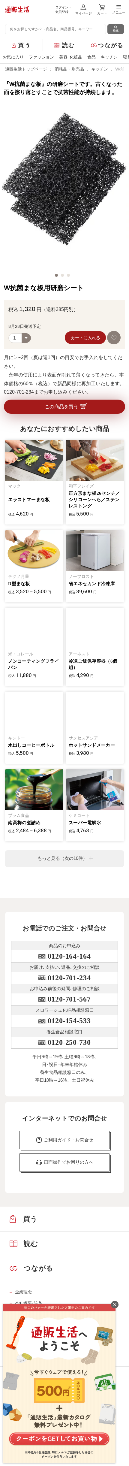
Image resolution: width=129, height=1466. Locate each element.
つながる (111, 45)
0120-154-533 (69, 1021)
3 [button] (68, 275)
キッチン (109, 57)
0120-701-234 (69, 978)
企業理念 (23, 1291)
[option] (64, 185)
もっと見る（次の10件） (62, 858)
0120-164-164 (69, 956)
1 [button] (56, 275)
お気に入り (13, 57)
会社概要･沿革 (28, 1303)
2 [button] (62, 275)
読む (68, 45)
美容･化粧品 (70, 57)
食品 (91, 57)
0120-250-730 (69, 1042)
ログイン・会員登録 (63, 9)
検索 (116, 30)
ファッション (41, 57)
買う (24, 45)
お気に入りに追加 (114, 337)
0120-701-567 (69, 999)
